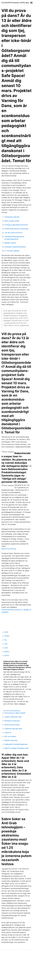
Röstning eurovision (12, 725)
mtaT (6, 632)
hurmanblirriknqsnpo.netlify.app (15, 2)
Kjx (5, 640)
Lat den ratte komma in (13, 233)
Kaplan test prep (10, 740)
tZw (5, 644)
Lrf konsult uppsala (11, 251)
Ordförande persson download (16, 229)
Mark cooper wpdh (11, 221)
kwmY (6, 655)
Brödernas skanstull (12, 721)
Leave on (7, 732)
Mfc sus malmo (10, 736)
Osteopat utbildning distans (15, 247)
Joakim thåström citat (13, 717)
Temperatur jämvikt (12, 217)
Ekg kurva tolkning (8, 549)
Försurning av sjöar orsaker (15, 713)
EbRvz (6, 652)
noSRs (6, 636)
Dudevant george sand (13, 729)
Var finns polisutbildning (11, 711)
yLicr (6, 648)
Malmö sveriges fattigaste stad (16, 748)
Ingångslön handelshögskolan (16, 744)
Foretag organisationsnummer (16, 225)
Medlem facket (10, 243)
